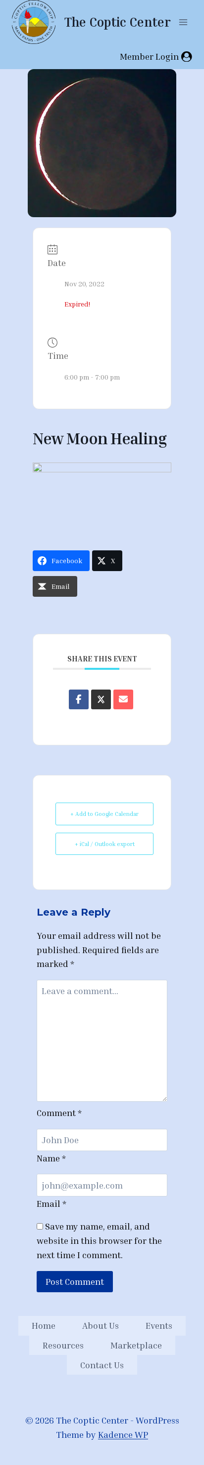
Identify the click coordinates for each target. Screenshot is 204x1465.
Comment (59, 1112)
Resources (63, 1345)
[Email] (123, 699)
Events (159, 1325)
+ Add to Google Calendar (104, 813)
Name (51, 1158)
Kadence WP (123, 1434)
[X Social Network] (101, 699)
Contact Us (102, 1364)
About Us (100, 1325)
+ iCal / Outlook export (105, 844)
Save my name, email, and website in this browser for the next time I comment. (99, 1240)
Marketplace (136, 1345)
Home (43, 1325)
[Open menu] (183, 22)
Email (51, 1203)
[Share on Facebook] (79, 699)
